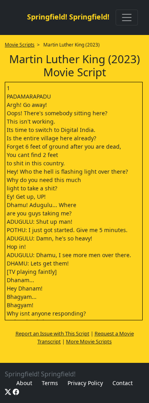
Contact (122, 383)
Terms (50, 383)
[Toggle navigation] (127, 17)
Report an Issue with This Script (52, 333)
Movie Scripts (20, 44)
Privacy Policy (85, 383)
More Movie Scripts (89, 341)
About (24, 383)
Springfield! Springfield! (68, 16)
